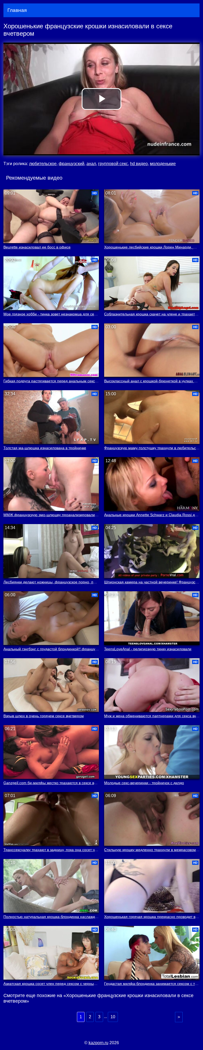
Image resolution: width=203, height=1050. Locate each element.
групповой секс (113, 163)
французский (71, 163)
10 (112, 1017)
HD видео (139, 163)
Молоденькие (163, 163)
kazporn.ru (98, 1042)
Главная (17, 10)
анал (91, 163)
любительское (43, 163)
